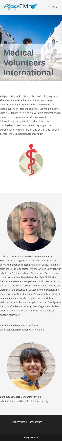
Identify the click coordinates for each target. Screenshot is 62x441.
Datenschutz (35, 421)
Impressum (18, 421)
